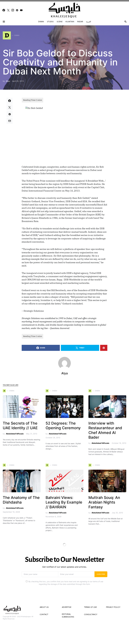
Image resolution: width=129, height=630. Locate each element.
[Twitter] (8, 10)
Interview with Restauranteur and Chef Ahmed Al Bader (105, 430)
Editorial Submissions (68, 615)
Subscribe (101, 574)
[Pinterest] (17, 10)
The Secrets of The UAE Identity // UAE (20, 425)
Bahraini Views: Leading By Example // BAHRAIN (64, 502)
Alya (8, 81)
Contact (44, 614)
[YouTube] (21, 10)
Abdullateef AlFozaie (15, 434)
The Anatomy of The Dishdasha (21, 500)
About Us (44, 607)
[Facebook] (4, 10)
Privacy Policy (113, 607)
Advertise (66, 607)
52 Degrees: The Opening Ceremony (63, 425)
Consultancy (90, 614)
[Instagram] (12, 10)
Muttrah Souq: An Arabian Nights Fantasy (104, 502)
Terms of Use (90, 607)
